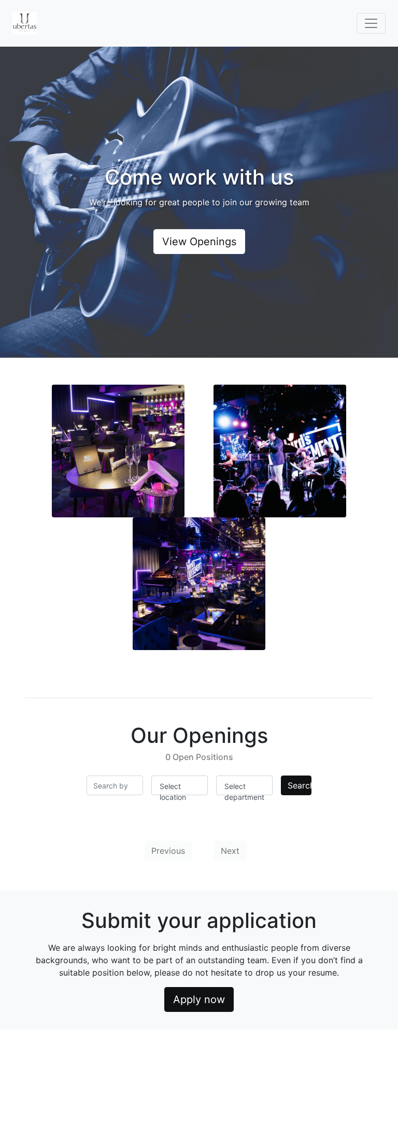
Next (230, 851)
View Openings (199, 241)
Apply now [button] (199, 999)
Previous (168, 851)
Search (299, 785)
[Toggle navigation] (371, 23)
